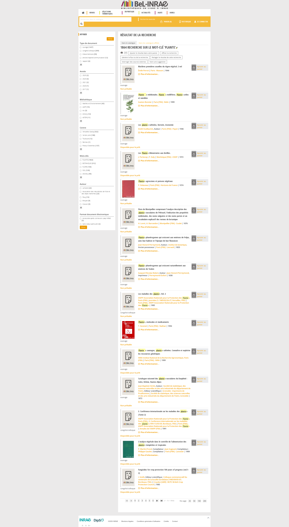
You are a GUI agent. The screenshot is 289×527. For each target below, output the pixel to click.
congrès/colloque (89, 51)
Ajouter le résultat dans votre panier (143, 53)
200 (204, 501)
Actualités (146, 12)
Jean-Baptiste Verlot (146, 386)
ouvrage (86, 47)
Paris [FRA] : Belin (161, 102)
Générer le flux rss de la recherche (135, 57)
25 (190, 501)
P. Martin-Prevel (145, 449)
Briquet (85, 201)
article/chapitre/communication (94, 58)
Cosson (85, 204)
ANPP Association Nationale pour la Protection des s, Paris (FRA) (164, 299)
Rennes (85, 142)
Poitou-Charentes (89, 146)
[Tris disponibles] (126, 53)
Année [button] (83, 71)
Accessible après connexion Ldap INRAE (97, 218)
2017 (85, 89)
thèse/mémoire (88, 54)
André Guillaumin (145, 129)
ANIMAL (86, 174)
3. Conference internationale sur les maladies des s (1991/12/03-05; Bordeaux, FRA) (162, 422)
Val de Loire (87, 135)
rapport (85, 61)
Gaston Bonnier (145, 102)
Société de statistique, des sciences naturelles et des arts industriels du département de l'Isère (164, 388)
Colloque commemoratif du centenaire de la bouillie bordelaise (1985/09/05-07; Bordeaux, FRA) (162, 479)
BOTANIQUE (87, 163)
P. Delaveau (143, 185)
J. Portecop (143, 157)
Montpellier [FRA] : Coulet (171, 223)
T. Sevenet (142, 326)
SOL (84, 170)
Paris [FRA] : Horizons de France (163, 185)
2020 (85, 86)
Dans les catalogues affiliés (149, 43)
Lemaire (86, 188)
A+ (89, 525)
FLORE (85, 167)
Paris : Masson (157, 70)
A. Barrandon (152, 223)
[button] (81, 65)
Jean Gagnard (170, 449)
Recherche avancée (147, 19)
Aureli (172, 12)
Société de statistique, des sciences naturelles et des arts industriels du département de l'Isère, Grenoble (164, 394)
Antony (85, 114)
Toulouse (86, 139)
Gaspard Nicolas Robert (148, 273)
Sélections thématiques (107, 12)
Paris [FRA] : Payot (170, 129)
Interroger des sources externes (134, 62)
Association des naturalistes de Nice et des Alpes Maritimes (96, 192)
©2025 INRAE (113, 521)
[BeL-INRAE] (144, 4)
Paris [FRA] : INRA (152, 360)
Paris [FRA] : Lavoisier (174, 451)
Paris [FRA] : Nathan (157, 326)
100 (199, 501)
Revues (92, 12)
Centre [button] (83, 127)
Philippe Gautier (145, 451)
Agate (160, 12)
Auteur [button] (83, 184)
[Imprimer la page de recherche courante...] (121, 52)
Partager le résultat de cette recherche (166, 57)
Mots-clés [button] (84, 156)
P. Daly (152, 157)
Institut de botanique (177, 245)
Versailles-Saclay (88, 132)
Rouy (84, 197)
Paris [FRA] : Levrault (165, 247)
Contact (175, 521)
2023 (85, 79)
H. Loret (141, 223)
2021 (85, 82)
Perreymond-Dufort (158, 275)
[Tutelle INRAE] (86, 519)
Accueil (83, 13)
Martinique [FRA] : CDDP (167, 157)
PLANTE (85, 160)
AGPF (85, 107)
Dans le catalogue (128, 43)
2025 (85, 75)
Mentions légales (127, 521)
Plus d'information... (150, 74)
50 (194, 501)
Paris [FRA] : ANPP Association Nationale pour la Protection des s (164, 424)
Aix (84, 110)
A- (83, 525)
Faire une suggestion (157, 62)
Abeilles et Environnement (92, 103)
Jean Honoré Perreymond (149, 245)
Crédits (166, 521)
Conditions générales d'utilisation (148, 521)
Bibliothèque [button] (86, 99)
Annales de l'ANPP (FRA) (150, 428)
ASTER (85, 117)
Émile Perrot (143, 70)
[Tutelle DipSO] (99, 520)
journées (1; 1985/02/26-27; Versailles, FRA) (167, 300)
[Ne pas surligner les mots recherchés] (176, 48)
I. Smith (141, 477)
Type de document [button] (88, 43)
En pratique (129, 11)
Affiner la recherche (169, 53)
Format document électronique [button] (94, 214)
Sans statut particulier (90, 224)
